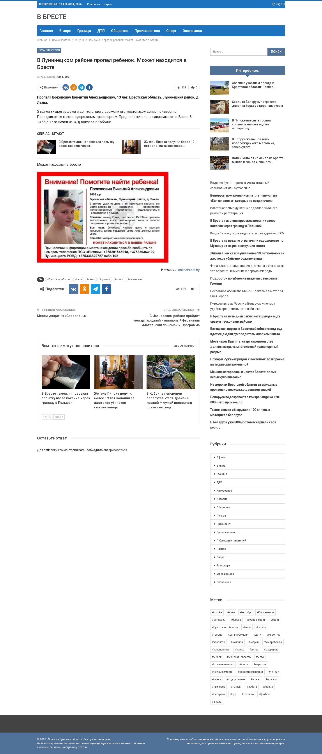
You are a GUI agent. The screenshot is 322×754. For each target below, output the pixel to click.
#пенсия (273, 671)
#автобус (246, 612)
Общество (119, 31)
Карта (108, 4)
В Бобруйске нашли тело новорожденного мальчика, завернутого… (253, 143)
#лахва (91, 279)
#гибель (261, 627)
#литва (254, 649)
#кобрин (253, 642)
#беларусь (218, 619)
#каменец (236, 642)
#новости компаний (250, 671)
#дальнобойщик (238, 634)
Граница (84, 31)
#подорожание (235, 679)
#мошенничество (223, 664)
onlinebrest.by (189, 270)
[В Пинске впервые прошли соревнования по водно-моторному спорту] (219, 125)
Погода (221, 515)
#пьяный (235, 686)
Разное (221, 548)
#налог (243, 664)
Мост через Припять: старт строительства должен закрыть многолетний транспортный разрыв (244, 347)
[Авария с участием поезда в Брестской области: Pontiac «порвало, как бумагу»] (219, 88)
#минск (216, 657)
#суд (233, 694)
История (222, 499)
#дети (78, 279)
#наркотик (260, 664)
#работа (252, 686)
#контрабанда (273, 642)
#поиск (119, 279)
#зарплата (218, 642)
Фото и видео (225, 573)
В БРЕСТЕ (52, 17)
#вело (247, 627)
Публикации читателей (231, 540)
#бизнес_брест (255, 619)
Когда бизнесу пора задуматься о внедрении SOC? (247, 233)
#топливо (248, 694)
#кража (239, 649)
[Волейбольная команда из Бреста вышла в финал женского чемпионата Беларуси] (219, 163)
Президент (223, 524)
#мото (260, 657)
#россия (267, 686)
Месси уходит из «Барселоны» (62, 316)
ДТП (101, 31)
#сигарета (218, 694)
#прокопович (135, 279)
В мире (65, 31)
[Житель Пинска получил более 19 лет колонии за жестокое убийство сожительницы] (131, 147)
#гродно (217, 634)
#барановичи (265, 612)
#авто (231, 612)
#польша (271, 679)
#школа (216, 701)
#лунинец (105, 279)
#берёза (236, 619)
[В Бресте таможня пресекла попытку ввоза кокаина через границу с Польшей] (46, 147)
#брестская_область (58, 279)
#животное (273, 634)
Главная (46, 31)
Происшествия (147, 31)
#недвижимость (222, 671)
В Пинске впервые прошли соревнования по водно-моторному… (252, 124)
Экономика (192, 31)
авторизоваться (115, 450)
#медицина (271, 649)
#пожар (255, 679)
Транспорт (223, 565)
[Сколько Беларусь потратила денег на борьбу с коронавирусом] (219, 107)
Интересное (224, 490)
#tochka (217, 612)
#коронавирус (221, 649)
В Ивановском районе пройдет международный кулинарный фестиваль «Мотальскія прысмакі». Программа (167, 320)
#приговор (218, 686)
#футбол (264, 694)
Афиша (221, 457)
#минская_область (239, 657)
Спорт (171, 31)
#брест (275, 619)
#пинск (216, 679)
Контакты (94, 4)
